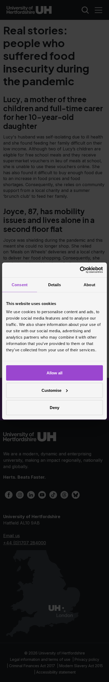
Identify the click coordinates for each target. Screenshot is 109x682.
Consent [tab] (20, 284)
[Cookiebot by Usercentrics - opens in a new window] (80, 270)
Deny (54, 407)
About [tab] (89, 284)
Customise (51, 390)
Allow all (54, 373)
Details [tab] (54, 284)
